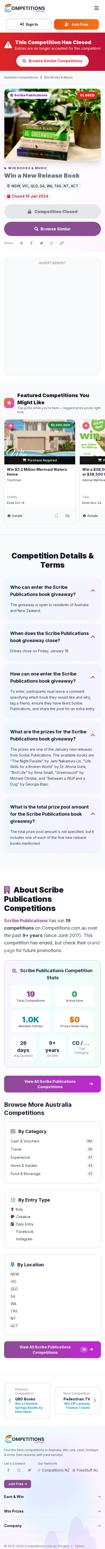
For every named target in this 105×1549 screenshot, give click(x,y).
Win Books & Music (58, 77)
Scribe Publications (26, 920)
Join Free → (17, 1484)
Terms (79, 1546)
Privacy (63, 1546)
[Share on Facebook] (31, 243)
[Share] (21, 243)
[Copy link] (62, 243)
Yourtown (14, 480)
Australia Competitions (21, 77)
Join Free (79, 24)
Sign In (32, 24)
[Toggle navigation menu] (96, 8)
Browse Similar (56, 228)
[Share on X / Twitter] (41, 243)
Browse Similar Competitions (55, 61)
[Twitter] (29, 1472)
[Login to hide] (67, 516)
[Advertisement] (52, 319)
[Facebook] (8, 1472)
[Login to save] (56, 516)
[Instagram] (19, 1472)
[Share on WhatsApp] (52, 243)
